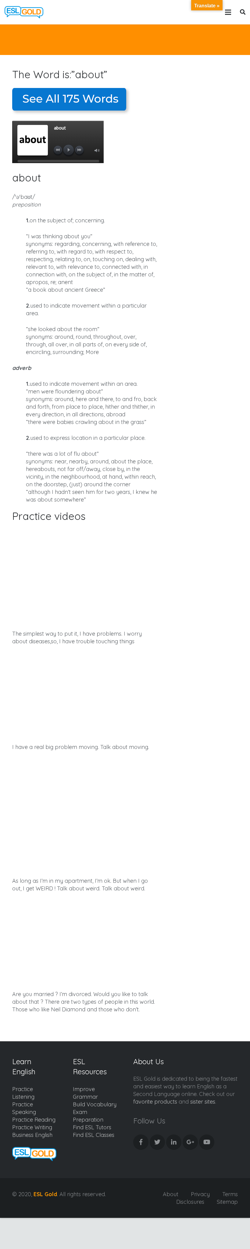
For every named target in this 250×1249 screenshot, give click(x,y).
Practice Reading (33, 1119)
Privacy (200, 1194)
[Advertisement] (205, 113)
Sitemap (227, 1201)
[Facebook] (140, 1142)
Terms (230, 1194)
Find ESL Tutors (92, 1127)
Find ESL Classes (93, 1134)
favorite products (155, 1101)
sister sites (202, 1101)
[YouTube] (206, 1142)
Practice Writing (32, 1127)
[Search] (243, 12)
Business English (32, 1134)
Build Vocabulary (94, 1104)
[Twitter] (157, 1142)
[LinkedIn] (173, 1142)
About (170, 1194)
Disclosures (190, 1201)
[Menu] (228, 12)
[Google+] (190, 1142)
